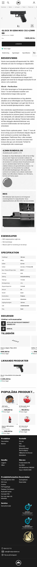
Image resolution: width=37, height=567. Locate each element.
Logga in (18, 44)
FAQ (20, 443)
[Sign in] (34, 3)
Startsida (3, 7)
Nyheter (3, 443)
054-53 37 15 (7, 548)
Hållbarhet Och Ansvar (25, 453)
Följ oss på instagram (10, 555)
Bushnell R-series (6, 491)
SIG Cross (4, 482)
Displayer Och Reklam (7, 489)
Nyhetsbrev (22, 455)
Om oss (21, 441)
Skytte (10, 7)
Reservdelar (22, 482)
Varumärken (5, 441)
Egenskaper (15, 53)
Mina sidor (22, 446)
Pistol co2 (30, 7)
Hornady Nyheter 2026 (8, 479)
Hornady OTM (5, 494)
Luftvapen (17, 7)
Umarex (3, 484)
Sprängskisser (23, 479)
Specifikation (26, 53)
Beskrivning (5, 53)
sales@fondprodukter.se (11, 551)
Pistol (23, 7)
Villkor (3, 465)
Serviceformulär (6, 506)
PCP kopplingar (5, 487)
